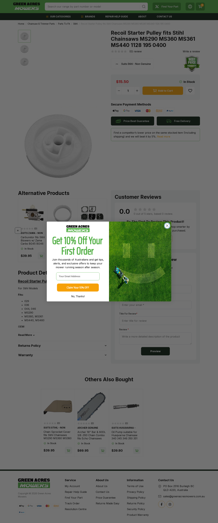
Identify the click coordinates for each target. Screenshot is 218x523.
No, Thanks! (78, 296)
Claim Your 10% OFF (78, 287)
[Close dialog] (167, 225)
